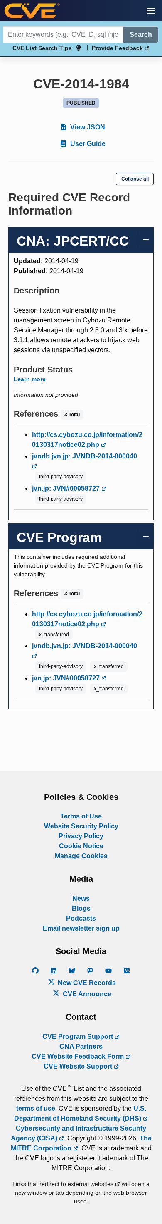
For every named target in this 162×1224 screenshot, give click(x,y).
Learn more (30, 379)
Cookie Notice (81, 845)
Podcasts (81, 918)
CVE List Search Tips (42, 48)
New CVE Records (86, 982)
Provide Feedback (118, 48)
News (81, 898)
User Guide (87, 143)
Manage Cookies (81, 855)
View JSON (87, 127)
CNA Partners (81, 1046)
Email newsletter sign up (81, 928)
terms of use (35, 1108)
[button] (151, 10)
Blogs (81, 908)
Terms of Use (81, 816)
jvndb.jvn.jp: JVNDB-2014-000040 (84, 456)
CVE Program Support (78, 1036)
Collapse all (135, 179)
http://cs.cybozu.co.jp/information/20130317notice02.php (87, 439)
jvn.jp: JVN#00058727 (66, 488)
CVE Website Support (79, 1066)
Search (141, 34)
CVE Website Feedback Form (78, 1056)
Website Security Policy (81, 826)
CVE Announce (86, 993)
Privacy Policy (81, 836)
